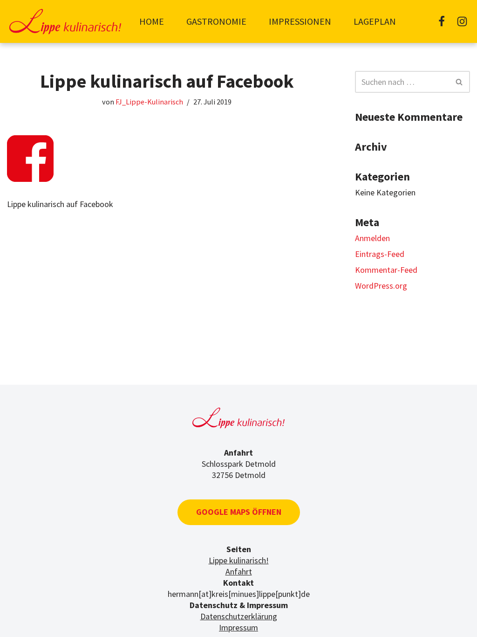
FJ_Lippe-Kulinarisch (149, 101)
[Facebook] (442, 21)
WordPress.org (381, 285)
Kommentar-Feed (386, 269)
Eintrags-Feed (379, 254)
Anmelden (372, 238)
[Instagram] (462, 21)
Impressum (238, 627)
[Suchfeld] (459, 82)
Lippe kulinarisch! (239, 560)
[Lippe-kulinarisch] (65, 21)
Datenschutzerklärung (238, 616)
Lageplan (375, 21)
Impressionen (300, 21)
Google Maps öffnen (238, 511)
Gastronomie (216, 21)
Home (151, 21)
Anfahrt (238, 571)
